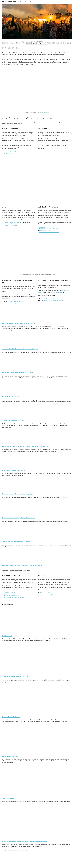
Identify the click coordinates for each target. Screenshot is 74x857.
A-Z (20, 1)
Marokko (13, 592)
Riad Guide (42, 227)
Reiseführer (37, 1)
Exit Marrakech (7, 636)
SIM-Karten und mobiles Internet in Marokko (14, 597)
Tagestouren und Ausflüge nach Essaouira (16, 541)
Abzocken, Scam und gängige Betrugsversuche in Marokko (53, 594)
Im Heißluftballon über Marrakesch (13, 470)
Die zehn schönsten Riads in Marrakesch (48, 228)
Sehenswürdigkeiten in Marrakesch (17, 301)
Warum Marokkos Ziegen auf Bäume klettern (17, 676)
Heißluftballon (59, 292)
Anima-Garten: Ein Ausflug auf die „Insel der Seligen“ (20, 349)
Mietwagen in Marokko (9, 599)
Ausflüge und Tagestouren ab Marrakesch (54, 298)
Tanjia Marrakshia (8, 798)
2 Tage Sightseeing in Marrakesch (18, 303)
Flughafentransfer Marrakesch (11, 225)
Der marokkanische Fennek (11, 717)
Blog (31, 1)
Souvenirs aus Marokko (10, 756)
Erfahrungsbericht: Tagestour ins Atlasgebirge (17, 494)
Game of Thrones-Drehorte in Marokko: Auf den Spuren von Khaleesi (25, 841)
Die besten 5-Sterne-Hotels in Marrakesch (49, 232)
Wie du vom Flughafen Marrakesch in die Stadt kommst (16, 223)
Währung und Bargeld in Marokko (11, 595)
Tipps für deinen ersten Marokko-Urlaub (13, 594)
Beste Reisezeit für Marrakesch (11, 151)
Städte (60, 1)
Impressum (17, 850)
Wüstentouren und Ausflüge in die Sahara (54, 300)
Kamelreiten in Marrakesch (11, 396)
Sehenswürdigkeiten (52, 1)
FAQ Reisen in (7, 592)
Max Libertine (46, 112)
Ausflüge (25, 1)
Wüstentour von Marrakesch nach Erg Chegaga (18, 372)
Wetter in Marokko (8, 153)
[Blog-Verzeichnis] (4, 853)
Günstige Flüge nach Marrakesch (11, 222)
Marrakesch (25, 52)
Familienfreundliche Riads (45, 230)
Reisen (43, 1)
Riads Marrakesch (9, 2)
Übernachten (67, 1)
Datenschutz (11, 850)
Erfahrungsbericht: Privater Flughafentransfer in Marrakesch (22, 565)
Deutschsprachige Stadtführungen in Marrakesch (18, 323)
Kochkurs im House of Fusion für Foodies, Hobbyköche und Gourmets (25, 446)
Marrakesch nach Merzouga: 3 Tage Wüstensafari (18, 518)
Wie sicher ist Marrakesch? (45, 592)
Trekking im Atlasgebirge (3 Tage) (13, 420)
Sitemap (22, 850)
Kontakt (26, 850)
